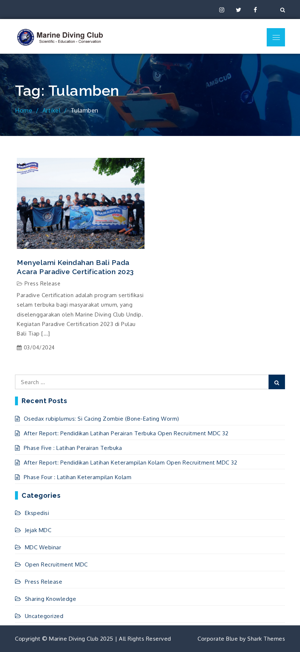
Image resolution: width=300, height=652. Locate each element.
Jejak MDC (38, 530)
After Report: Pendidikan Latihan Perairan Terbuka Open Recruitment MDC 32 (126, 433)
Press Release (43, 283)
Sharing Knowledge (50, 598)
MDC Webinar (43, 547)
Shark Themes (266, 638)
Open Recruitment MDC (56, 564)
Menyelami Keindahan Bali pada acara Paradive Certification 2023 (75, 267)
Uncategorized (44, 616)
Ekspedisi (37, 512)
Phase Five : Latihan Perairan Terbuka (73, 447)
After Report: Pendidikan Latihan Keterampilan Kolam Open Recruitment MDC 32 (130, 462)
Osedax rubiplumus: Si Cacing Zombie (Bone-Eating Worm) (101, 418)
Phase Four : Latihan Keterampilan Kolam (77, 477)
